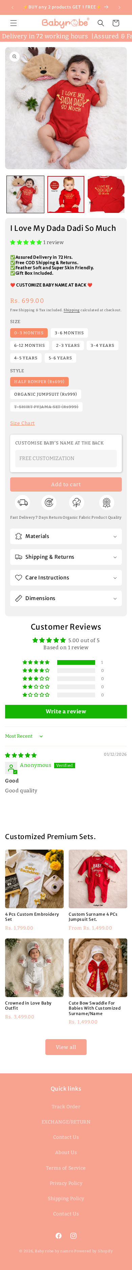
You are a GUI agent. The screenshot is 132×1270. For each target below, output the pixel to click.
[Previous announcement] (12, 7)
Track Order (66, 1107)
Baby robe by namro (54, 1251)
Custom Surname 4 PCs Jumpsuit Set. (93, 917)
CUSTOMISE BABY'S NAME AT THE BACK (59, 442)
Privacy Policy (66, 1183)
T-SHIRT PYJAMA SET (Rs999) (48, 408)
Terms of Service (66, 1168)
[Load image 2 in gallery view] (66, 194)
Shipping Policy (66, 1199)
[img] (21, 755)
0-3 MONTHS (29, 333)
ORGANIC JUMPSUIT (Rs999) (45, 394)
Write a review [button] (66, 711)
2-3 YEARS (68, 345)
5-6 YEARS (60, 358)
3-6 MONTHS (69, 333)
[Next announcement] (119, 7)
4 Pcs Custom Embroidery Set (32, 917)
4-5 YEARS (26, 358)
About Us (66, 1152)
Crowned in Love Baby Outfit (28, 1005)
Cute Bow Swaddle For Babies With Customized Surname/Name (94, 1008)
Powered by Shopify (93, 1251)
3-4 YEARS (102, 345)
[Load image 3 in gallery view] (106, 194)
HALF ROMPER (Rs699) (39, 381)
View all (66, 1047)
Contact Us (66, 1137)
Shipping (72, 310)
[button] (13, 23)
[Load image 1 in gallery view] (25, 194)
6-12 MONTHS (29, 345)
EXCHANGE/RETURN (66, 1122)
